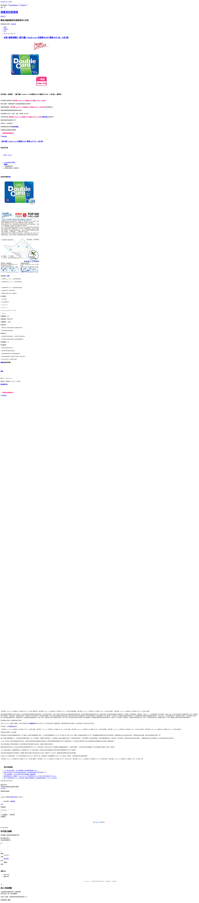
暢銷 (2, 362)
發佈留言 (3, 816)
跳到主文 (3, 16)
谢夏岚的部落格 (9, 12)
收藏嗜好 (12, 801)
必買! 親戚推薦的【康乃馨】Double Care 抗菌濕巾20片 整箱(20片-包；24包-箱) (36, 37)
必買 (8, 275)
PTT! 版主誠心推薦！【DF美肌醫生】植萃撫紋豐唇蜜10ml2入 (21, 770)
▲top (2, 804)
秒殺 (9, 176)
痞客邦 (12, 797)
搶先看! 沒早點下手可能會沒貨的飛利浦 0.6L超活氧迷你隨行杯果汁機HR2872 (25, 772)
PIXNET (88, 881)
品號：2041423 (8, 155)
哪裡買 (5, 164)
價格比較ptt (45, 117)
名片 (5, 31)
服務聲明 (114, 881)
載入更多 (3, 807)
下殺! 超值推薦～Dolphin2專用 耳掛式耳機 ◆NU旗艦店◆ (19, 774)
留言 (15, 797)
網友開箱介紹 (4, 384)
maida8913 (3, 788)
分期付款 (32, 723)
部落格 (5, 29)
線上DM (12, 726)
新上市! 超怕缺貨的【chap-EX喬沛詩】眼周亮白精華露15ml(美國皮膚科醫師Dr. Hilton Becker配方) (30, 778)
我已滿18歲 (3, 900)
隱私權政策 (108, 881)
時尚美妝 (13, 24)
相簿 (5, 27)
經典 (2, 371)
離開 (9, 900)
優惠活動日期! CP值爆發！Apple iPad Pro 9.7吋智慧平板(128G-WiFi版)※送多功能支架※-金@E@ (30, 776)
